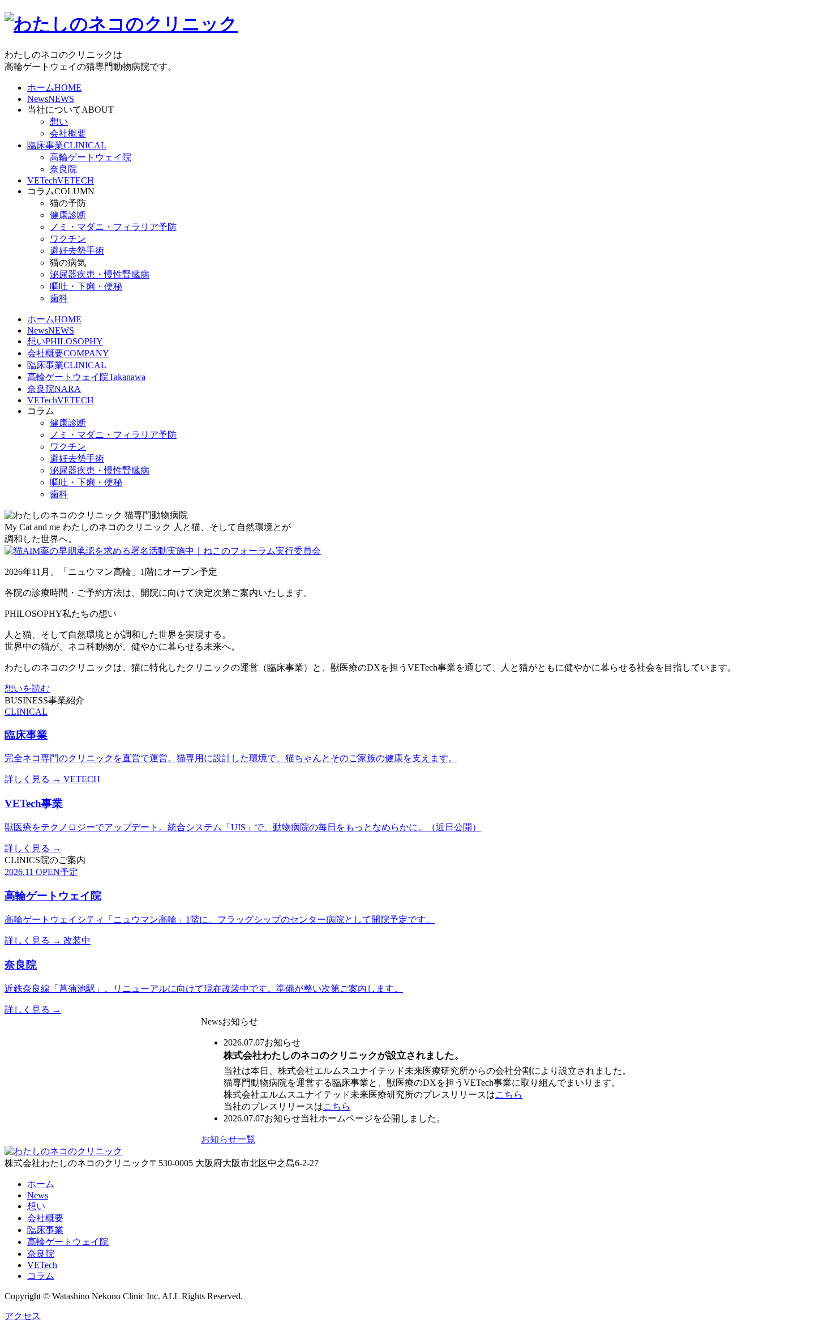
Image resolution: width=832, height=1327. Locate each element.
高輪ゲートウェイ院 (90, 157)
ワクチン (68, 239)
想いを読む (27, 688)
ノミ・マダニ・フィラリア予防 (113, 227)
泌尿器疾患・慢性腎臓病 (99, 274)
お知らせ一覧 (228, 1139)
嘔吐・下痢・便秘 (86, 286)
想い (59, 121)
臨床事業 (45, 1230)
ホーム (40, 1184)
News (37, 1195)
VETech (42, 1265)
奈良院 (63, 169)
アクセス (23, 1316)
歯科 (59, 298)
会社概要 (68, 133)
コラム (40, 1276)
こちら (508, 1094)
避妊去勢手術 (77, 250)
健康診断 (68, 215)
